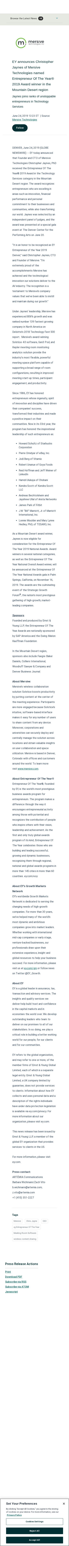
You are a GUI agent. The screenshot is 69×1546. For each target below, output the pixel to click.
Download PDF (13, 1276)
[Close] (63, 1503)
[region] (34, 1522)
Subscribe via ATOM (17, 1286)
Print (8, 1271)
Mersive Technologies (24, 119)
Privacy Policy (14, 1515)
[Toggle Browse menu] (57, 18)
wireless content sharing (25, 1239)
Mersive (17, 1221)
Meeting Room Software (25, 1233)
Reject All (34, 1531)
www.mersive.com (28, 768)
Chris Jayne (31, 1221)
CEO (45, 1221)
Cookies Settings (34, 1521)
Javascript (11, 1291)
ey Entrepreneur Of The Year (26, 1227)
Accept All (34, 1540)
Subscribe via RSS (15, 1281)
